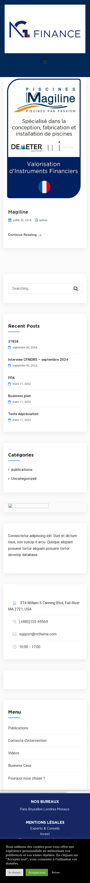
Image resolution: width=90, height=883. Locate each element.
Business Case (19, 765)
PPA (11, 378)
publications (22, 469)
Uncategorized (23, 478)
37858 (13, 341)
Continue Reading (22, 234)
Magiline (18, 212)
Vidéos (13, 753)
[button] (45, 61)
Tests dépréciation (23, 414)
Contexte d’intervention (27, 740)
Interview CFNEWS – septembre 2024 (38, 360)
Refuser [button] (56, 872)
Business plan (19, 396)
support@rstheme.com (38, 634)
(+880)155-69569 (33, 621)
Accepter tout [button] (36, 872)
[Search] (74, 289)
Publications (18, 728)
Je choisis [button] (15, 872)
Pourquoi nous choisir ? (26, 778)
